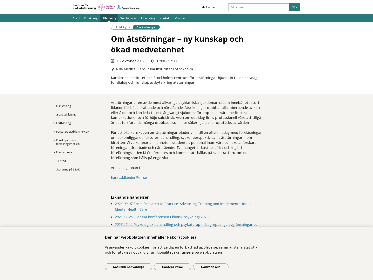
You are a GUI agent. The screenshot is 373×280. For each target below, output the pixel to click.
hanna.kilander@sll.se (129, 177)
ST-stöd (61, 161)
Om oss (180, 18)
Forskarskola (64, 152)
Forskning (91, 18)
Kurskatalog (63, 106)
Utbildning (109, 18)
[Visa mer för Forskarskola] (53, 152)
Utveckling (148, 18)
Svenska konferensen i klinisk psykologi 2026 (161, 217)
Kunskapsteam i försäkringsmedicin (68, 142)
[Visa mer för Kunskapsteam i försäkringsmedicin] (53, 140)
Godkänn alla (210, 267)
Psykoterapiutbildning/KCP (72, 131)
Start (76, 18)
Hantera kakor (172, 267)
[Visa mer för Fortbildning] (53, 123)
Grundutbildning (66, 114)
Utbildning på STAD (68, 169)
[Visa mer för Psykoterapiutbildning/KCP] (53, 131)
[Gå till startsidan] (106, 7)
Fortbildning (63, 123)
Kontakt (165, 18)
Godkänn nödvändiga (128, 267)
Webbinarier (128, 18)
